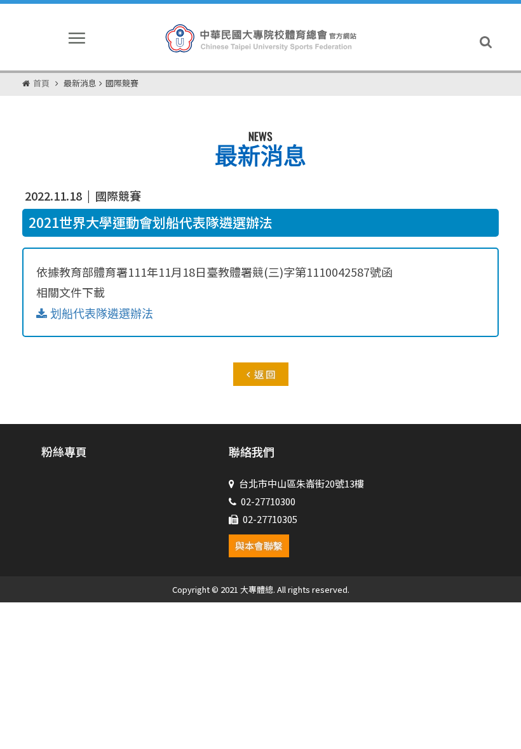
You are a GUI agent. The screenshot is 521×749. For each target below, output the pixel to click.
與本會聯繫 (259, 545)
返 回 (264, 374)
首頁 (41, 83)
